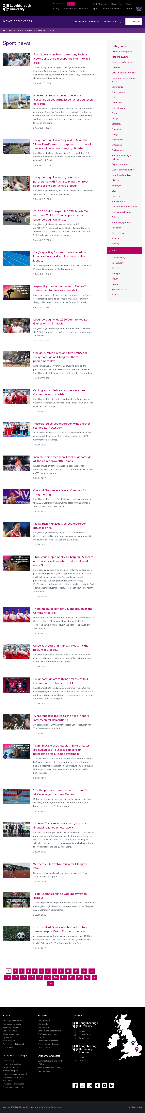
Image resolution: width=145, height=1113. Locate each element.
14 (7, 977)
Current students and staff (50, 1060)
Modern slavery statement (15, 1074)
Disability (116, 123)
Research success (121, 233)
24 (87, 977)
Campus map (85, 1034)
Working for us (45, 1024)
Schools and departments (49, 1030)
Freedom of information (13, 1083)
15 (15, 977)
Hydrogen (116, 185)
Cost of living (118, 108)
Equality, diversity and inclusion (122, 157)
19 (47, 977)
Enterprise (117, 144)
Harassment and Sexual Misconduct (14, 1079)
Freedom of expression (13, 1087)
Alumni (129, 4)
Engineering (117, 139)
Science (115, 238)
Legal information (11, 1067)
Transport (116, 273)
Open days (8, 1037)
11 (76, 971)
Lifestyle (116, 196)
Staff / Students (100, 4)
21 (63, 977)
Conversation (118, 92)
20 (55, 977)
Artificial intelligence (122, 51)
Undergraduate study (12, 1020)
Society (115, 243)
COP (114, 97)
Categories (41, 30)
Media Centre (44, 1047)
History (115, 180)
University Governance (48, 1040)
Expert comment (120, 164)
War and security (120, 289)
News (29, 30)
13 (91, 971)
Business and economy (123, 62)
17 (31, 977)
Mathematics (118, 201)
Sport (96, 8)
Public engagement (121, 222)
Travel (115, 278)
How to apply (9, 1040)
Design (115, 118)
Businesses (116, 4)
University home (4, 30)
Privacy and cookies (12, 1064)
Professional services (47, 1034)
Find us (82, 1031)
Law (114, 190)
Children (116, 67)
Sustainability (118, 257)
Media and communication (124, 206)
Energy (115, 134)
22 (71, 977)
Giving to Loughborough (49, 1044)
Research (116, 227)
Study (56, 8)
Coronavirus (117, 102)
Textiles (116, 268)
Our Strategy (44, 1020)
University (117, 284)
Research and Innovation (76, 8)
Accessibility (8, 1060)
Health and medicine (122, 175)
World (115, 294)
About (129, 8)
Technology (117, 262)
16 (23, 977)
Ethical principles (10, 1070)
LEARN (41, 1064)
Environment (118, 150)
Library (41, 1037)
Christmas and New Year (124, 72)
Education (116, 129)
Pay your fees (44, 1070)
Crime (115, 113)
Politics (115, 217)
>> (50, 983)
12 (84, 971)
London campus (10, 1030)
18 (39, 977)
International (43, 1027)
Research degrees (11, 1027)
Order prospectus (11, 1034)
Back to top (137, 1106)
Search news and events (87, 21)
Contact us (84, 1038)
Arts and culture (120, 56)
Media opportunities (122, 212)
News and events (112, 8)
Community (117, 86)
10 (68, 971)
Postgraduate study (12, 1024)
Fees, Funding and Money (49, 1067)
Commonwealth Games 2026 (124, 79)
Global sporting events (123, 169)
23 (79, 977)
